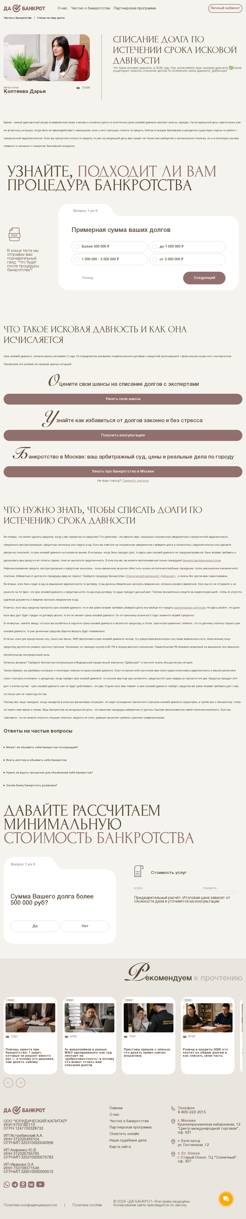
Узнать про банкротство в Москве (123, 471)
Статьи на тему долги (51, 18)
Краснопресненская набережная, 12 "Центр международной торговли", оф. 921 (209, 1128)
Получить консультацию (123, 435)
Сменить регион (136, 480)
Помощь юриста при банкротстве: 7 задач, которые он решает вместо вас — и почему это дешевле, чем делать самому (30, 1056)
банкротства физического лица (202, 560)
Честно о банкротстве (17, 18)
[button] (8, 1083)
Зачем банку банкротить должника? (31, 785)
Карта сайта (120, 1147)
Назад (87, 278)
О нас (114, 1114)
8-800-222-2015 (192, 1112)
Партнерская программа (131, 1127)
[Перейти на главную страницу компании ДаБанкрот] (24, 9)
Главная (116, 1108)
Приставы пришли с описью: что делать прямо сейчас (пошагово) (147, 1052)
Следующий (204, 278)
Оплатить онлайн (124, 1134)
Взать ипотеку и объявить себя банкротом (36, 760)
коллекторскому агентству (190, 608)
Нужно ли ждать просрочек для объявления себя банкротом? (49, 773)
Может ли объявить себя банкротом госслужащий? (42, 747)
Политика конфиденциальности (30, 1205)
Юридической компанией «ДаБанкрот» (151, 576)
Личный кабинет (225, 8)
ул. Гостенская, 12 (193, 1145)
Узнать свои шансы (123, 399)
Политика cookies (87, 1205)
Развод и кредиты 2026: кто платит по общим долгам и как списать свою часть (205, 1052)
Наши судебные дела (128, 1140)
